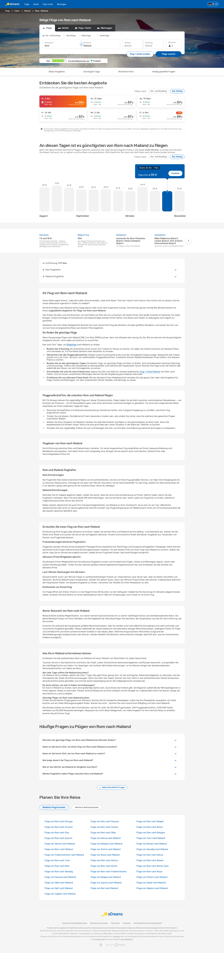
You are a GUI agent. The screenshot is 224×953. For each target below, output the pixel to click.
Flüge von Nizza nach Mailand (105, 855)
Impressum (127, 923)
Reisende (172, 42)
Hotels (36, 4)
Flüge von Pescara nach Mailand (60, 877)
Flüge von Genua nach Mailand (106, 838)
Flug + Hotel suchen (140, 54)
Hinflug (127, 43)
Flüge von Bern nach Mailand (59, 849)
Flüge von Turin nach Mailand (150, 838)
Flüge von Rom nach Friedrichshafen (109, 871)
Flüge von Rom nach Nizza (149, 871)
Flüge (27, 4)
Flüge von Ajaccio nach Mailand (106, 882)
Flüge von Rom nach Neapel (149, 821)
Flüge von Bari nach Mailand (104, 888)
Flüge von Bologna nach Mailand (106, 843)
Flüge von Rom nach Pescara (105, 821)
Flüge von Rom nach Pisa (57, 832)
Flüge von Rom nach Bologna (150, 832)
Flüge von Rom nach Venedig (59, 871)
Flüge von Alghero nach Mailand (152, 888)
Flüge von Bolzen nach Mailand (151, 843)
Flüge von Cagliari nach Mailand (60, 894)
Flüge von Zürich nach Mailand (106, 849)
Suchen (175, 173)
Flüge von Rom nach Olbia (103, 832)
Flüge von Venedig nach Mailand (152, 849)
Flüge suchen (168, 54)
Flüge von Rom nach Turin (57, 860)
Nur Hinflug (177, 91)
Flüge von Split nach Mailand (59, 888)
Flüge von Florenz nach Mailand (151, 877)
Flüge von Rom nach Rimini (149, 827)
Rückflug (149, 43)
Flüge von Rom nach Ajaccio (58, 838)
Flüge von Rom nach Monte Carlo (152, 866)
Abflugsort (49, 43)
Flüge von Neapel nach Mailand (106, 877)
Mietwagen (61, 4)
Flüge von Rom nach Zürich (104, 866)
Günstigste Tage (91, 71)
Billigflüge (71, 344)
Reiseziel (87, 43)
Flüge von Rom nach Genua (149, 855)
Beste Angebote (57, 71)
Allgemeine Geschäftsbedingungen (74, 923)
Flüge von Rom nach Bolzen (150, 860)
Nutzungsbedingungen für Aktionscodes (148, 923)
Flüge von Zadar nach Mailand (151, 882)
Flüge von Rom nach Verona (104, 860)
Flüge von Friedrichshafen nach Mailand (64, 855)
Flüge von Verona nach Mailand (60, 843)
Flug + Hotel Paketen (150, 371)
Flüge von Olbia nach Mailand (59, 882)
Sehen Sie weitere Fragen (113, 787)
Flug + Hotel (48, 4)
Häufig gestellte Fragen (163, 71)
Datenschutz (115, 923)
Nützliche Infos (126, 71)
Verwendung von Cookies (99, 923)
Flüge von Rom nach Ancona (58, 827)
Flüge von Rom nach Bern (57, 866)
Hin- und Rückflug (158, 91)
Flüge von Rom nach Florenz (104, 827)
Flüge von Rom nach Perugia (58, 821)
